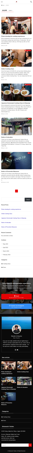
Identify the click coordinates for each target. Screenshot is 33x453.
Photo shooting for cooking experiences (11, 209)
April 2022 (5, 247)
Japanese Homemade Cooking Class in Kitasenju (13, 218)
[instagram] (15, 350)
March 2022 (6, 251)
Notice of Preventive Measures (9, 227)
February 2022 (6, 254)
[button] (31, 2)
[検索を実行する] (30, 445)
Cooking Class (6, 263)
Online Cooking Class (6, 213)
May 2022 (5, 244)
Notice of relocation (6, 222)
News (4, 267)
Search (28, 199)
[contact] (17, 350)
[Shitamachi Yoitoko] (16, 2)
